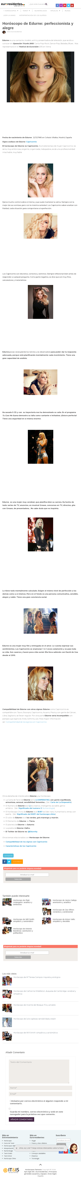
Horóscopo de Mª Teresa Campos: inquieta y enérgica (37, 977)
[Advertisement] (40, 120)
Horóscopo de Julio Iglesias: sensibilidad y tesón (35, 1019)
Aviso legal (52, 1174)
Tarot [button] (25, 11)
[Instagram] (61, 5)
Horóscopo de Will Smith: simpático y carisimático (23, 920)
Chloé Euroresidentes (14, 31)
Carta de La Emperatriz (60, 802)
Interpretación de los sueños (33, 15)
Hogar (34, 1141)
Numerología (40, 11)
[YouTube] (72, 5)
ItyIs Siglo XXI (29, 1172)
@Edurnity (32, 832)
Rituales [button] (54, 11)
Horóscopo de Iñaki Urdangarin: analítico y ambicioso (22, 902)
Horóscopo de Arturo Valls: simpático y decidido (64, 920)
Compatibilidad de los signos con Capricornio (26, 722)
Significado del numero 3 (30, 808)
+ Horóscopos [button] (9, 11)
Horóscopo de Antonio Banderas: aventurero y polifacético (23, 931)
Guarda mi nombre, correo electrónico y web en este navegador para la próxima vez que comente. (36, 1113)
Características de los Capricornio (21, 846)
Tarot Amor (8, 1156)
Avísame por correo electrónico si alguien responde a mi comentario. (39, 1102)
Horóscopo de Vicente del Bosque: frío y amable (35, 1005)
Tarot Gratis (8, 1153)
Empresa (35, 1156)
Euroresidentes (42, 1172)
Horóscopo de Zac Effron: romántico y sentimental (63, 911)
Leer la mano (9, 15)
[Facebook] (57, 5)
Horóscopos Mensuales (12, 1146)
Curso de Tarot (9, 1143)
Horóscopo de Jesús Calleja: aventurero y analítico (65, 901)
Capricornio (31, 142)
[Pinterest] (64, 5)
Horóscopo (8, 1141)
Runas (67, 11)
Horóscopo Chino (10, 1158)
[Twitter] (68, 5)
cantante (8, 855)
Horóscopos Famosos (33, 1170)
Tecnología (35, 1158)
